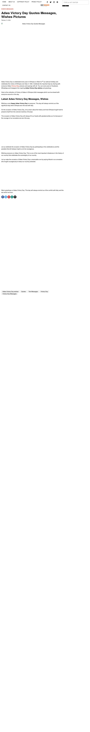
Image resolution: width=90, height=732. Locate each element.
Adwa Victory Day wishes (10, 291)
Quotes (23, 291)
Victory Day (15, 86)
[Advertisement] (32, 68)
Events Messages (7, 9)
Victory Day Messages (10, 294)
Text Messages (33, 291)
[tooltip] (47, 2)
